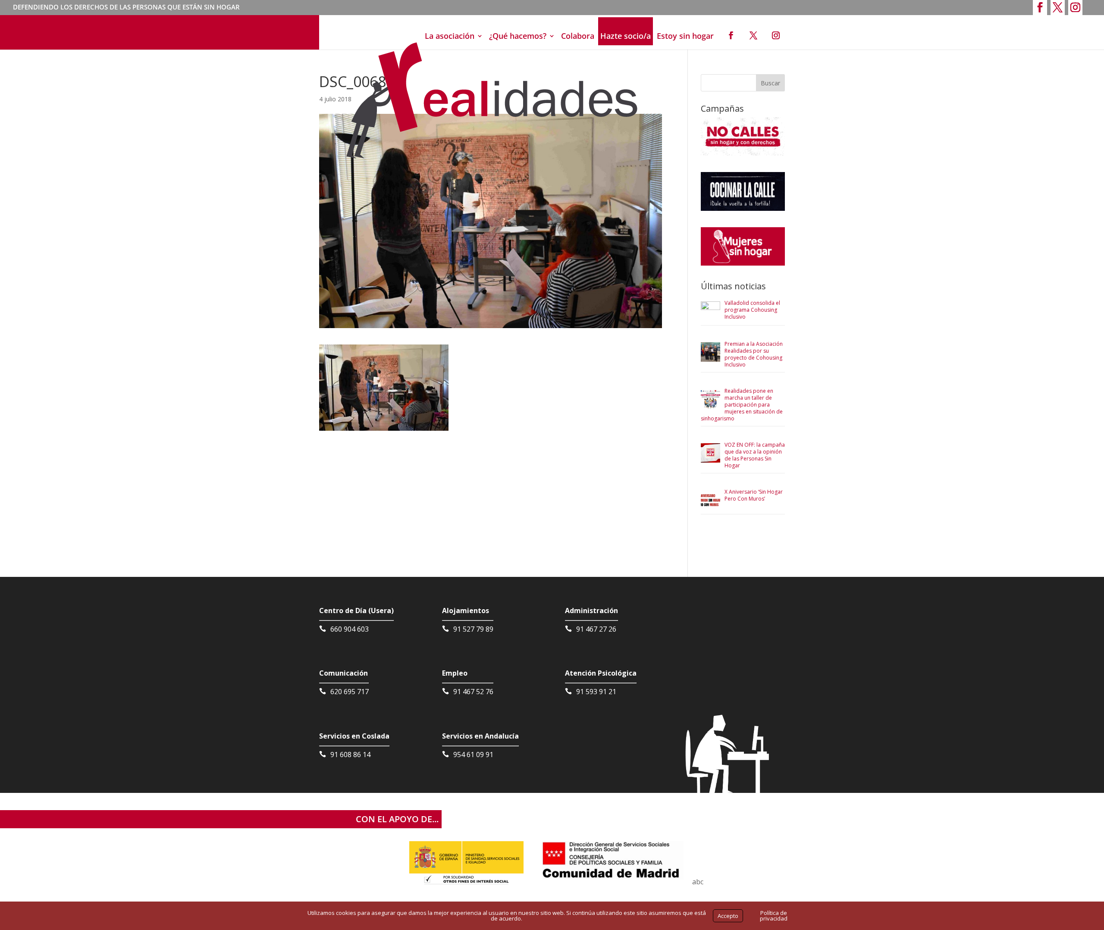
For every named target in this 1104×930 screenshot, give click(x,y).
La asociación (449, 36)
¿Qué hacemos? (517, 36)
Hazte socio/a (625, 36)
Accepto (728, 916)
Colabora (577, 36)
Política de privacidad (773, 915)
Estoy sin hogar (685, 36)
